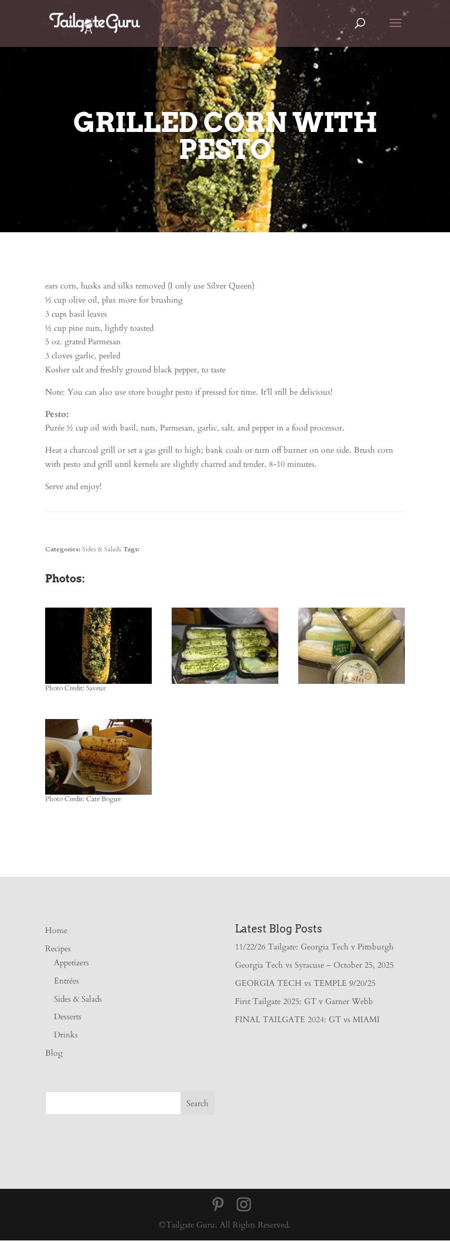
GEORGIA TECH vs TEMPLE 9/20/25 (305, 983)
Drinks (66, 1034)
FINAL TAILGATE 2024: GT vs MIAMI (307, 1019)
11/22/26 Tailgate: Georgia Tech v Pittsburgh (314, 946)
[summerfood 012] (225, 683)
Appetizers (71, 962)
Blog (54, 1053)
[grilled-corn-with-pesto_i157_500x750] (98, 683)
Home (56, 930)
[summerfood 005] (98, 794)
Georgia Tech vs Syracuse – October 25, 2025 (314, 965)
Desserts (67, 1016)
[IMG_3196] (351, 683)
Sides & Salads (101, 549)
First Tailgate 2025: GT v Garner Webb (304, 1001)
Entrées (66, 980)
